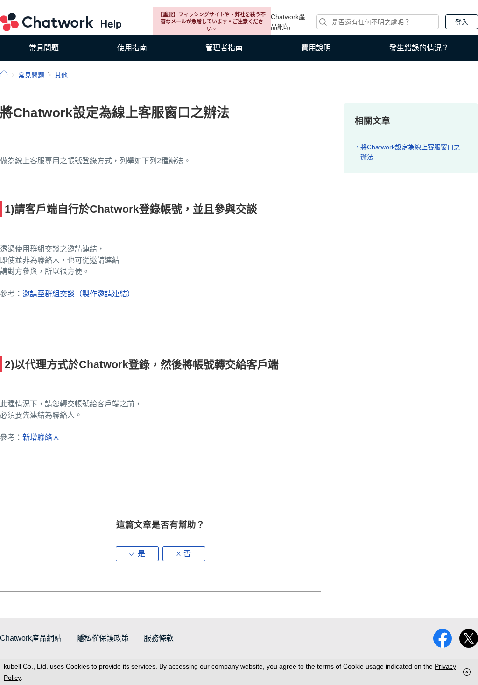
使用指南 (132, 48)
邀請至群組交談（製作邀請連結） (78, 294)
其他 (61, 75)
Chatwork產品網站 (288, 21)
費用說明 (316, 48)
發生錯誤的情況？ (419, 48)
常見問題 (44, 48)
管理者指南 (224, 48)
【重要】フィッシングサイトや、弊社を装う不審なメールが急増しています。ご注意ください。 (212, 22)
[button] (137, 553)
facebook (442, 638)
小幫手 (4, 73)
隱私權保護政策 (103, 638)
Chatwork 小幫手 (60, 22)
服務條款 (159, 638)
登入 (461, 22)
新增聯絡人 (41, 437)
